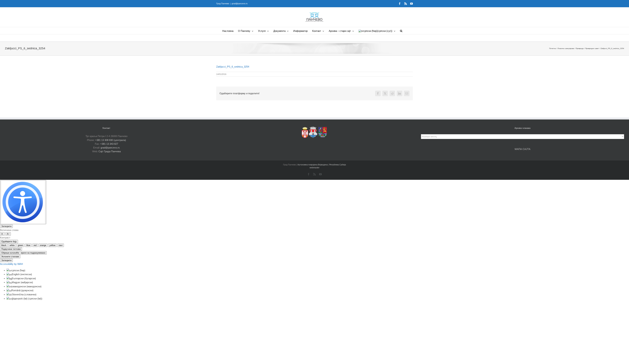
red (35, 245)
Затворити (6, 226)
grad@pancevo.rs (240, 3)
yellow (52, 245)
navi (61, 245)
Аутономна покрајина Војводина (312, 165)
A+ (8, 234)
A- (2, 234)
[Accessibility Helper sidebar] (23, 202)
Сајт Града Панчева (109, 151)
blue (28, 245)
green (20, 245)
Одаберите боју (9, 241)
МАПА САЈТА (522, 149)
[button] (401, 30)
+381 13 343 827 (109, 143)
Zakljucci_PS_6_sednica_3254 (232, 66)
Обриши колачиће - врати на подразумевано (23, 253)
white (12, 245)
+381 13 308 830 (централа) (110, 140)
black (3, 245)
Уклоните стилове (10, 256)
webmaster (314, 168)
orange (43, 245)
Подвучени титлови (11, 249)
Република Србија (337, 165)
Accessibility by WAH (11, 264)
